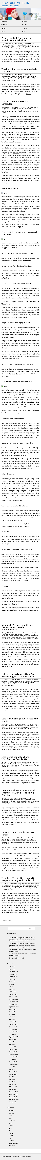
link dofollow (26, 46)
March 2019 (12, 1047)
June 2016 (12, 1077)
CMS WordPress (22, 111)
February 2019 (13, 1049)
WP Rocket (14, 766)
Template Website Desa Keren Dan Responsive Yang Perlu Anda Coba (18, 879)
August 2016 (12, 1074)
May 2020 (12, 1017)
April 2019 (12, 1044)
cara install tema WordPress (27, 801)
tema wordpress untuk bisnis (14, 842)
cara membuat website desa (13, 886)
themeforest (5, 804)
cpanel (11, 1118)
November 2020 (13, 1002)
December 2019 (13, 1029)
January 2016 (13, 1089)
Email (3, 32)
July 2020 (12, 1012)
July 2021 (12, 981)
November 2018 (13, 1057)
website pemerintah (7, 889)
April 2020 (12, 1019)
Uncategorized (13, 1143)
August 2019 (12, 1039)
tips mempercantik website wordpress (19, 79)
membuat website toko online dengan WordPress (19, 637)
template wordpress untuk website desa (13, 888)
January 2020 (13, 1027)
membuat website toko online (17, 637)
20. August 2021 (6, 107)
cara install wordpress (14, 110)
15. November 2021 (7, 74)
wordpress (11, 80)
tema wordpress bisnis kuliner (27, 684)
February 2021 (13, 994)
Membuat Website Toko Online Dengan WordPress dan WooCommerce (17, 627)
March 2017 (12, 1069)
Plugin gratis (12, 728)
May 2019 (12, 1042)
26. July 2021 (5, 724)
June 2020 (12, 1014)
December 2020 (13, 999)
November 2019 (13, 1032)
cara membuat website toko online (22, 635)
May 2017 (12, 1067)
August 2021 (12, 979)
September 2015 (14, 1099)
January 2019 (13, 1052)
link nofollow (35, 46)
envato (21, 802)
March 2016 (12, 1084)
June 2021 (12, 984)
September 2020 (14, 1007)
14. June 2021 (5, 798)
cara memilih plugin (33, 725)
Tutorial (4, 25)
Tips (10, 1138)
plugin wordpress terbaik (24, 728)
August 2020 (12, 1009)
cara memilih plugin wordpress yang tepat (13, 727)
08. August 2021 (6, 633)
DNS (23, 32)
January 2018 (13, 1062)
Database (12, 1120)
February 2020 (13, 1024)
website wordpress (32, 638)
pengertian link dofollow (8, 48)
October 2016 (13, 1072)
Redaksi (24, 21)
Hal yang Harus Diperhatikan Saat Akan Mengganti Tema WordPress (18, 675)
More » (36, 61)
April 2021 (12, 989)
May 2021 (12, 986)
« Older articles (6, 920)
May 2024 (12, 966)
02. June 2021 (5, 883)
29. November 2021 (7, 43)
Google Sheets (5, 765)
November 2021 (13, 971)
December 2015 (13, 1092)
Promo (24, 25)
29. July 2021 (5, 679)
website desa (35, 888)
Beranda (4, 21)
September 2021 (14, 976)
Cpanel (3, 28)
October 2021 (13, 974)
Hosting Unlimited (13, 1156)
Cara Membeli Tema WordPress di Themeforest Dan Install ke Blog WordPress (18, 792)
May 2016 (12, 1079)
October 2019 (13, 1034)
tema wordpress (13, 684)
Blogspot (11, 1110)
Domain (24, 28)
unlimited (23, 638)
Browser (11, 1113)
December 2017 (13, 1064)
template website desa (29, 886)
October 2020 (13, 1004)
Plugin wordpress (16, 765)
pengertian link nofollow (24, 48)
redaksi (11, 1135)
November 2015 (13, 1094)
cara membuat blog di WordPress (15, 77)
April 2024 (12, 969)
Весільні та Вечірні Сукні (16, 958)
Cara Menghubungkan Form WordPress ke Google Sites (15, 758)
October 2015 (13, 1097)
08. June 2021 (5, 838)
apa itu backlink (17, 46)
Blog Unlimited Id (15, 2)
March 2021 (12, 991)
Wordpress (4, 46)
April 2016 (12, 1082)
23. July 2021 (5, 762)
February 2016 (13, 1087)
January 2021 (13, 996)
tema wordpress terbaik (8, 685)
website (28, 888)
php (10, 1130)
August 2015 (12, 1102)
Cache (10, 1115)
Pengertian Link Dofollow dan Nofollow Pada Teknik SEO (16, 39)
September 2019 (14, 1037)
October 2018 (13, 1059)
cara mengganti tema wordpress (14, 682)
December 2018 (13, 1054)
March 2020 (12, 1022)
